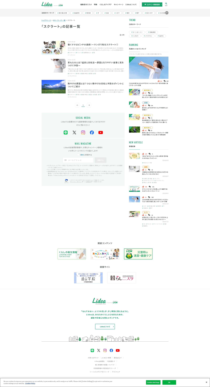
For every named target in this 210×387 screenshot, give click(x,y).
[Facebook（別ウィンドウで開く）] (91, 132)
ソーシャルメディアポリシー (98, 372)
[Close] (206, 382)
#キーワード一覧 (59, 20)
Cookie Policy (30, 383)
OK (169, 382)
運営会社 (117, 358)
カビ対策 (163, 13)
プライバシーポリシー (76, 182)
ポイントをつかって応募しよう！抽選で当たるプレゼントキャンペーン (155, 190)
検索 (166, 5)
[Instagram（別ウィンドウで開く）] (83, 132)
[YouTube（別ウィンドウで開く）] (100, 132)
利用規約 (88, 182)
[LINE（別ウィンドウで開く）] (65, 132)
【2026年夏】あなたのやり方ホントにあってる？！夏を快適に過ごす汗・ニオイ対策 (155, 200)
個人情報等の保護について (104, 365)
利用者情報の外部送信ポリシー (104, 368)
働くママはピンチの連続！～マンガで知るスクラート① (93, 44)
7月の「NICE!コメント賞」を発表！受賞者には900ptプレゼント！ (155, 157)
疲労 (129, 13)
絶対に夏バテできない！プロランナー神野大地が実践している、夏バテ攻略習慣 (155, 134)
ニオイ (119, 13)
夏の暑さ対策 (63, 13)
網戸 (138, 13)
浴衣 (108, 13)
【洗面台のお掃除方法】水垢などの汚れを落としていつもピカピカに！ (155, 173)
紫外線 (89, 13)
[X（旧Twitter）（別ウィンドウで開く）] (74, 132)
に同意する (86, 155)
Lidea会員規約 (99, 361)
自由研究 (77, 13)
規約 (82, 155)
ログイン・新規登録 (153, 4)
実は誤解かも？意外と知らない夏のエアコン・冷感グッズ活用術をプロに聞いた (154, 121)
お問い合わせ (92, 358)
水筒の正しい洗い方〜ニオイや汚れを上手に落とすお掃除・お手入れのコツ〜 (155, 218)
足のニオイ (149, 13)
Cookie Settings (153, 382)
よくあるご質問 (106, 358)
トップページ (46, 20)
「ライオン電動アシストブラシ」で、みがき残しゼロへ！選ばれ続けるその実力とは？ (155, 96)
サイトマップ (116, 372)
